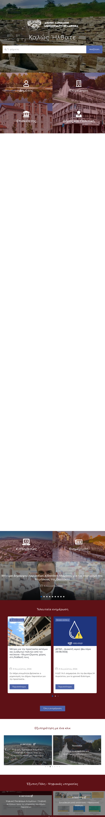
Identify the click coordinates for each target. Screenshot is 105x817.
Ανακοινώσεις (16, 620)
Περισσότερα (19, 687)
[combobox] (44, 49)
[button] (41, 596)
